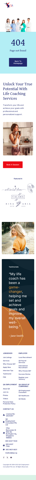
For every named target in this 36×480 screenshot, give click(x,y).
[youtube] (11, 457)
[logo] (8, 3)
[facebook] (4, 457)
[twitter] (7, 457)
